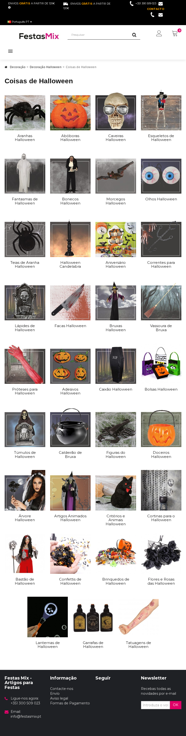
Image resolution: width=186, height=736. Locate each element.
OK (175, 705)
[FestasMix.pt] (39, 36)
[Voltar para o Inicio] (6, 68)
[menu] (159, 34)
